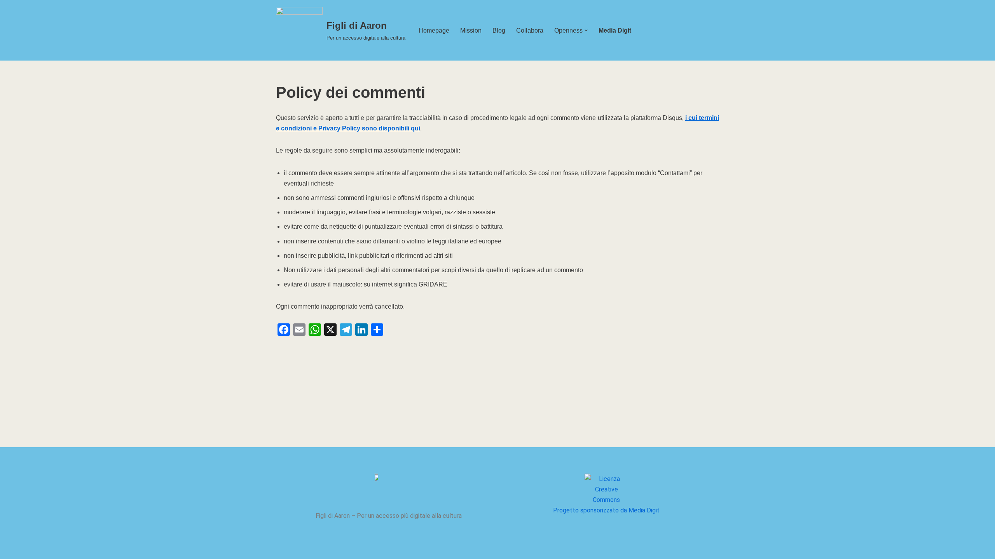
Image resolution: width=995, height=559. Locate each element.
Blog (498, 30)
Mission (471, 30)
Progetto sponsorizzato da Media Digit (606, 510)
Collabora (529, 30)
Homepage (434, 30)
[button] (586, 30)
